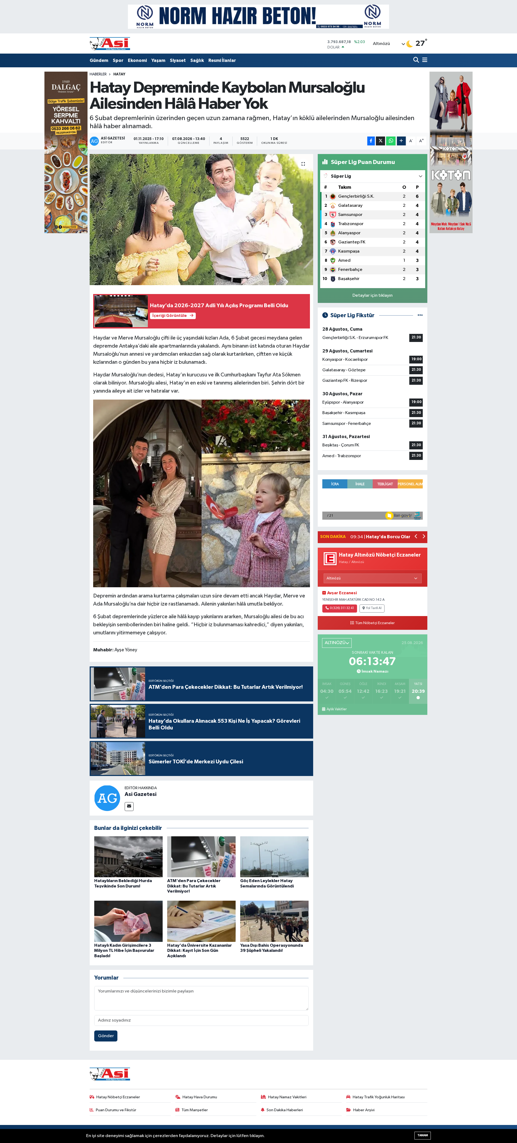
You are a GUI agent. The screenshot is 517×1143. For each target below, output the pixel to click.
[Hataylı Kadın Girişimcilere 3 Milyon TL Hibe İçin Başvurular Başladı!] (128, 921)
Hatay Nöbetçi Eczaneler (118, 1097)
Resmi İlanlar (222, 60)
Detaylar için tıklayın (372, 295)
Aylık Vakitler (336, 709)
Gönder (106, 1036)
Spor (118, 60)
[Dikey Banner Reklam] (451, 152)
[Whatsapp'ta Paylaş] (391, 141)
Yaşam (158, 60)
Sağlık (197, 60)
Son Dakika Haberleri (285, 1110)
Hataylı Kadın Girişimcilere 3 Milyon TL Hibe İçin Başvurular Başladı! (124, 950)
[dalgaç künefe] (66, 152)
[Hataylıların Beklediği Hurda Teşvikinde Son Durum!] (128, 856)
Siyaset (178, 60)
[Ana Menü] (424, 60)
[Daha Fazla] (401, 141)
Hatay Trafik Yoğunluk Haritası (379, 1097)
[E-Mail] (129, 806)
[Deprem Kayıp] (201, 493)
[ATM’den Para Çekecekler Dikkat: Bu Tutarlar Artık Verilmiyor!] (201, 856)
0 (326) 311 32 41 (342, 608)
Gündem (99, 60)
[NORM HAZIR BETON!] (258, 16)
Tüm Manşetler (194, 1110)
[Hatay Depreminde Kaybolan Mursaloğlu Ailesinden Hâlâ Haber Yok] (201, 219)
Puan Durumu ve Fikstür (116, 1110)
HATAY (119, 74)
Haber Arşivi (364, 1110)
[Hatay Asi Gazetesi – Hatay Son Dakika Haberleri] (110, 43)
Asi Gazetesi (140, 794)
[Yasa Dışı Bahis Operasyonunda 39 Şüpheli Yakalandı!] (274, 921)
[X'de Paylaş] (380, 141)
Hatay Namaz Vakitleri (287, 1097)
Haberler (98, 74)
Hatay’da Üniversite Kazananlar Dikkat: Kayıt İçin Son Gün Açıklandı (199, 950)
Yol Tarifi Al (374, 608)
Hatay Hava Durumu (200, 1097)
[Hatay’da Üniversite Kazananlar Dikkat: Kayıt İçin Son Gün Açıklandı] (201, 921)
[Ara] (416, 60)
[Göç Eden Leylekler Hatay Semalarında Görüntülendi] (274, 856)
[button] (416, 537)
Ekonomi (137, 60)
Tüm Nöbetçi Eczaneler (375, 623)
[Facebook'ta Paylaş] (371, 141)
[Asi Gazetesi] (107, 798)
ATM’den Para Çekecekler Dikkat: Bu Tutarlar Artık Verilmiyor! (194, 886)
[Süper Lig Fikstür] (420, 315)
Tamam (422, 1135)
